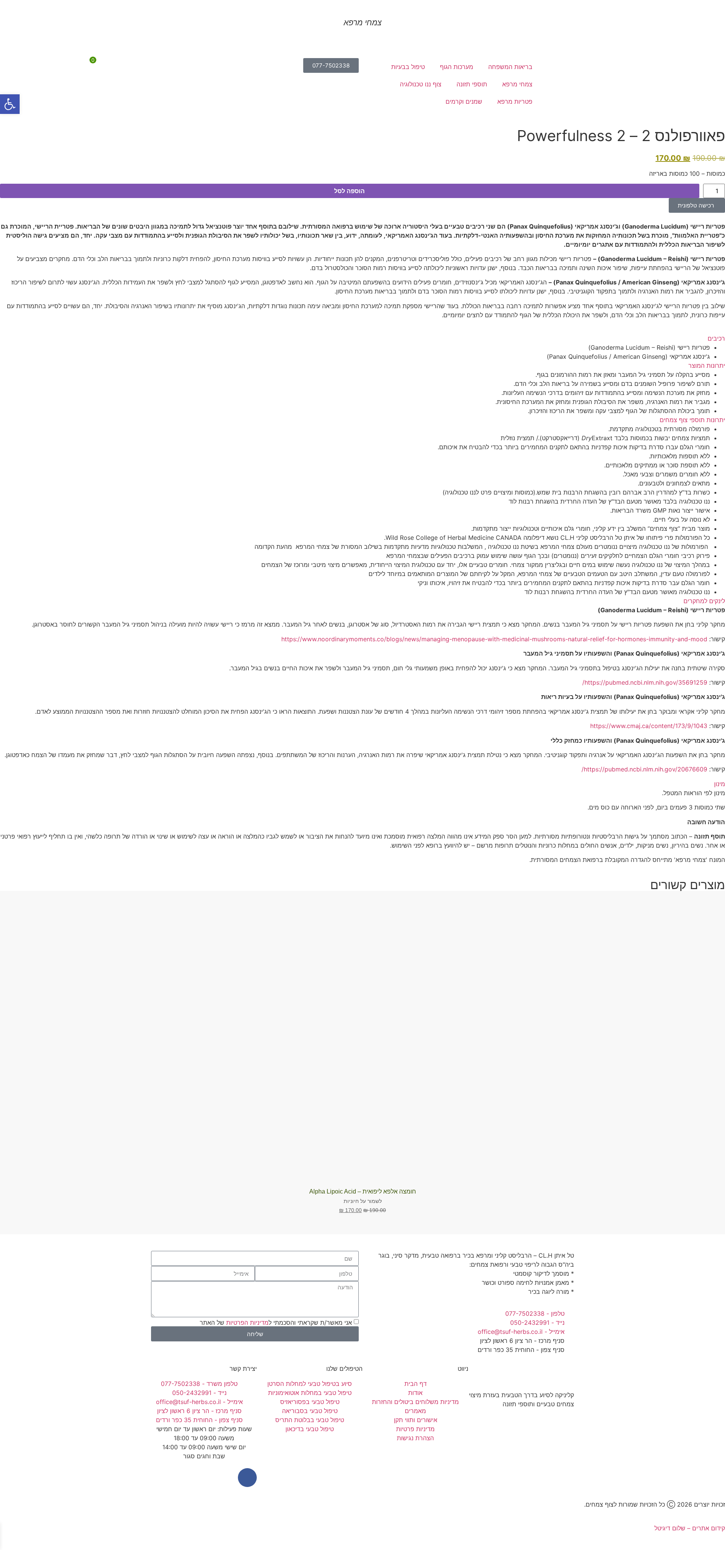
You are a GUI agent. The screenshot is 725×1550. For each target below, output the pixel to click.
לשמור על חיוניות (363, 1201)
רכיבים (716, 338)
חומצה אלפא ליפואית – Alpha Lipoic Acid (362, 1191)
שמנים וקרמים (464, 101)
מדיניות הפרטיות (247, 1322)
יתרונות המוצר (706, 365)
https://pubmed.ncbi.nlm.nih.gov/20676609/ (644, 769)
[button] (362, 338)
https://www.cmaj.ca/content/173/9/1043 (648, 726)
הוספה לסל (349, 191)
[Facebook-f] (247, 1477)
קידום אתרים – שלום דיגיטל (689, 1528)
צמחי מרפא (517, 84)
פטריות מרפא (514, 101)
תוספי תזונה (472, 84)
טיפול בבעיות (408, 67)
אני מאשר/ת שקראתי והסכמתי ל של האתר (276, 1322)
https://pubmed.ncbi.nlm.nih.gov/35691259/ (644, 682)
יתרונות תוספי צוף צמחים (692, 420)
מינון (719, 784)
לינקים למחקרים (704, 601)
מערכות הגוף (456, 67)
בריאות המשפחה (510, 67)
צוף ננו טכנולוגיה (420, 84)
